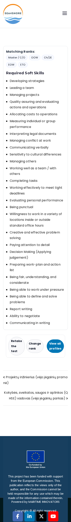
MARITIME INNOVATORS (44, 502)
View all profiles (55, 346)
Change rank (35, 346)
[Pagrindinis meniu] (65, 13)
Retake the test (16, 346)
